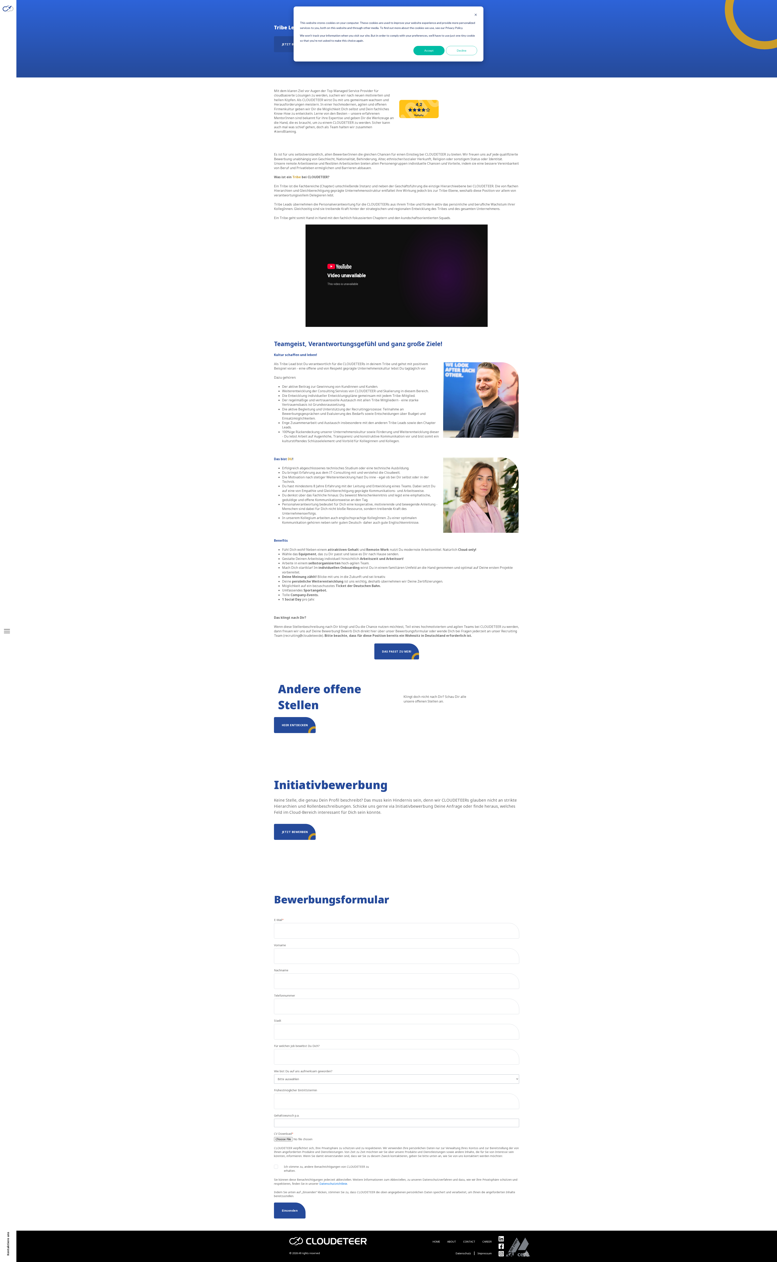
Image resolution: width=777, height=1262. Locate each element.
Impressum (485, 1253)
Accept (429, 50)
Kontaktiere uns (8, 1244)
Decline (461, 50)
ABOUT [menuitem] (451, 1241)
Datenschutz (463, 1253)
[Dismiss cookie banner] (475, 15)
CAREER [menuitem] (487, 1241)
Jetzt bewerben (295, 832)
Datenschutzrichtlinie (333, 1184)
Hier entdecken (295, 725)
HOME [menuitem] (436, 1241)
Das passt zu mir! (396, 651)
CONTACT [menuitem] (469, 1241)
